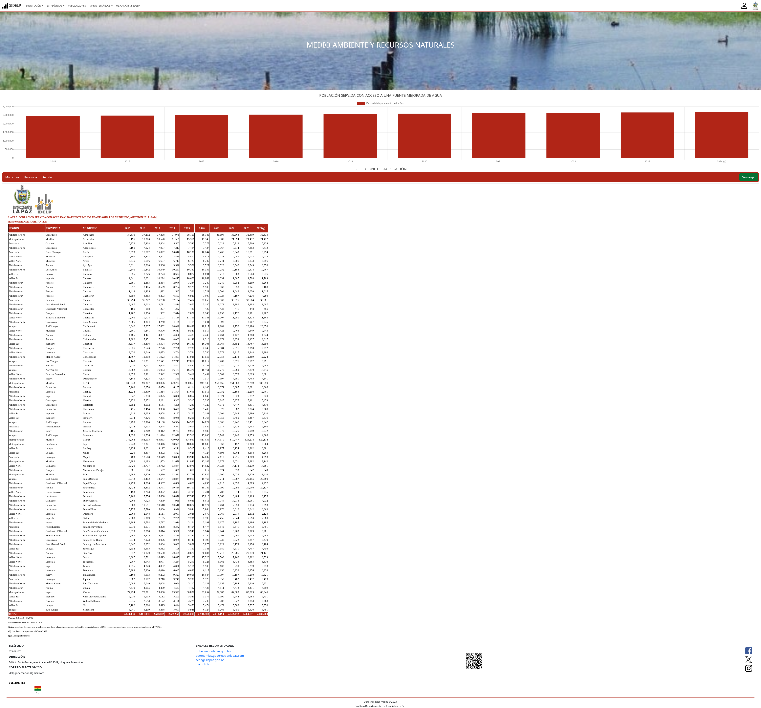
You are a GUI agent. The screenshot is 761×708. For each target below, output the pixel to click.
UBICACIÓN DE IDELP (128, 5)
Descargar (749, 177)
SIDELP (14, 5)
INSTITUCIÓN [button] (34, 5)
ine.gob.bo (203, 664)
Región (47, 177)
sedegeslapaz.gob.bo (210, 660)
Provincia (30, 177)
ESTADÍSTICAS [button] (55, 5)
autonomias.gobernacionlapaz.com (220, 655)
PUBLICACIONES (77, 5)
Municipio (12, 177)
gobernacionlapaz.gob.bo (213, 651)
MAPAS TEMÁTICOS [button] (100, 5)
